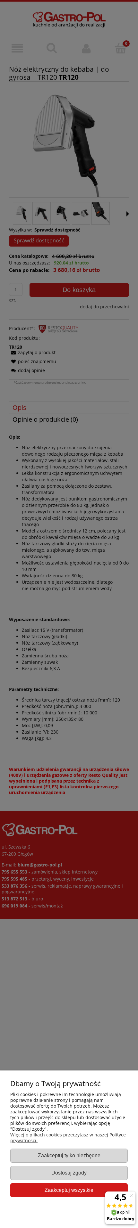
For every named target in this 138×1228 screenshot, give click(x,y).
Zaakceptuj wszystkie (69, 1190)
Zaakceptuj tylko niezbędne (69, 1155)
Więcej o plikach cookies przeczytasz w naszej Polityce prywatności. (68, 1137)
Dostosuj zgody (69, 1172)
